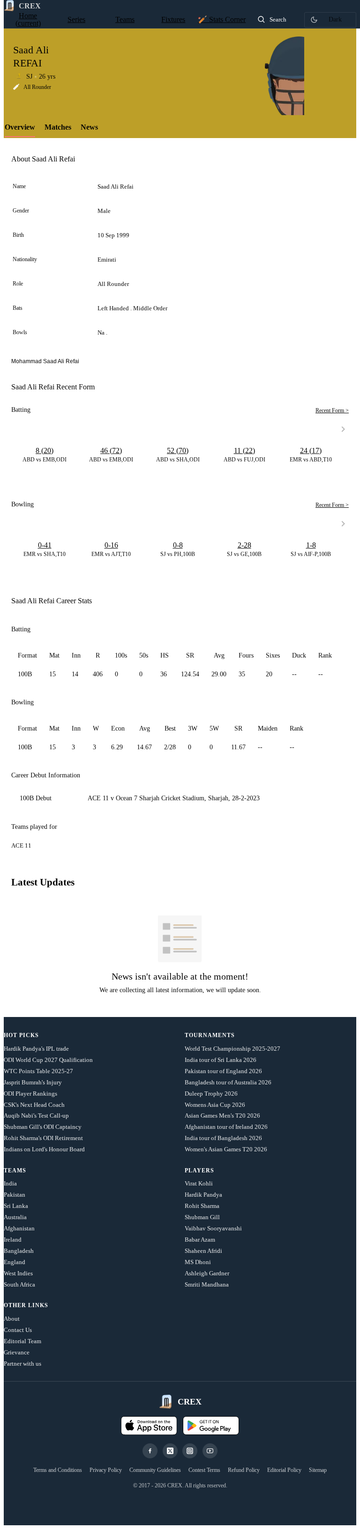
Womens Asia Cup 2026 (215, 1104)
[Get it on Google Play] (211, 1425)
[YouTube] (210, 1450)
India (10, 1183)
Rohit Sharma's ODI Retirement (43, 1137)
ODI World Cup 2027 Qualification (48, 1059)
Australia (15, 1217)
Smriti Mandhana (207, 1284)
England (14, 1262)
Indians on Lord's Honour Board (44, 1149)
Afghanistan (19, 1228)
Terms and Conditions (57, 1470)
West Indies (18, 1273)
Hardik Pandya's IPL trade (36, 1048)
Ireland (13, 1239)
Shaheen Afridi (203, 1250)
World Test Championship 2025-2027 (232, 1048)
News (89, 127)
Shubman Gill (202, 1217)
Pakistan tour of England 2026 (223, 1071)
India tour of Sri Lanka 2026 (220, 1059)
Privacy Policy (106, 1470)
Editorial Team (22, 1341)
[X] (170, 1450)
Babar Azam (200, 1239)
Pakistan (14, 1194)
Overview (20, 127)
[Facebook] (150, 1450)
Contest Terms (204, 1470)
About (12, 1318)
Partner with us (22, 1363)
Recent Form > (332, 410)
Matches (58, 127)
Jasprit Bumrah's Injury (33, 1082)
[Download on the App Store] (149, 1425)
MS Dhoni (198, 1262)
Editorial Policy (284, 1470)
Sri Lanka (16, 1205)
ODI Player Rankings (30, 1093)
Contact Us (18, 1329)
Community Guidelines (155, 1470)
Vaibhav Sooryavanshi (213, 1228)
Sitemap (318, 1470)
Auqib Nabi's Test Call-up (36, 1115)
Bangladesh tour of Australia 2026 (228, 1082)
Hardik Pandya (203, 1194)
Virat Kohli (199, 1183)
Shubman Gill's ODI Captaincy (43, 1126)
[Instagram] (189, 1450)
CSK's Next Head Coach (34, 1104)
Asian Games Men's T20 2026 (222, 1115)
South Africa (19, 1284)
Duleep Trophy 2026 (211, 1093)
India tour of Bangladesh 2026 (223, 1137)
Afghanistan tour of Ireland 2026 (226, 1126)
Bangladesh (19, 1250)
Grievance (17, 1352)
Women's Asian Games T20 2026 (226, 1149)
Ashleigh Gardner (207, 1273)
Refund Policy (244, 1470)
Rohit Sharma (202, 1205)
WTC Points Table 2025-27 (38, 1071)
